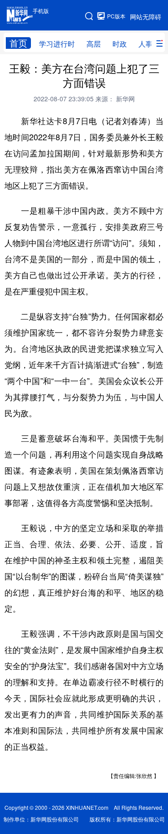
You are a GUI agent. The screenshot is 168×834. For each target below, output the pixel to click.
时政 (119, 44)
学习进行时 (57, 44)
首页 (18, 43)
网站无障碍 (145, 16)
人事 (145, 44)
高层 (93, 44)
